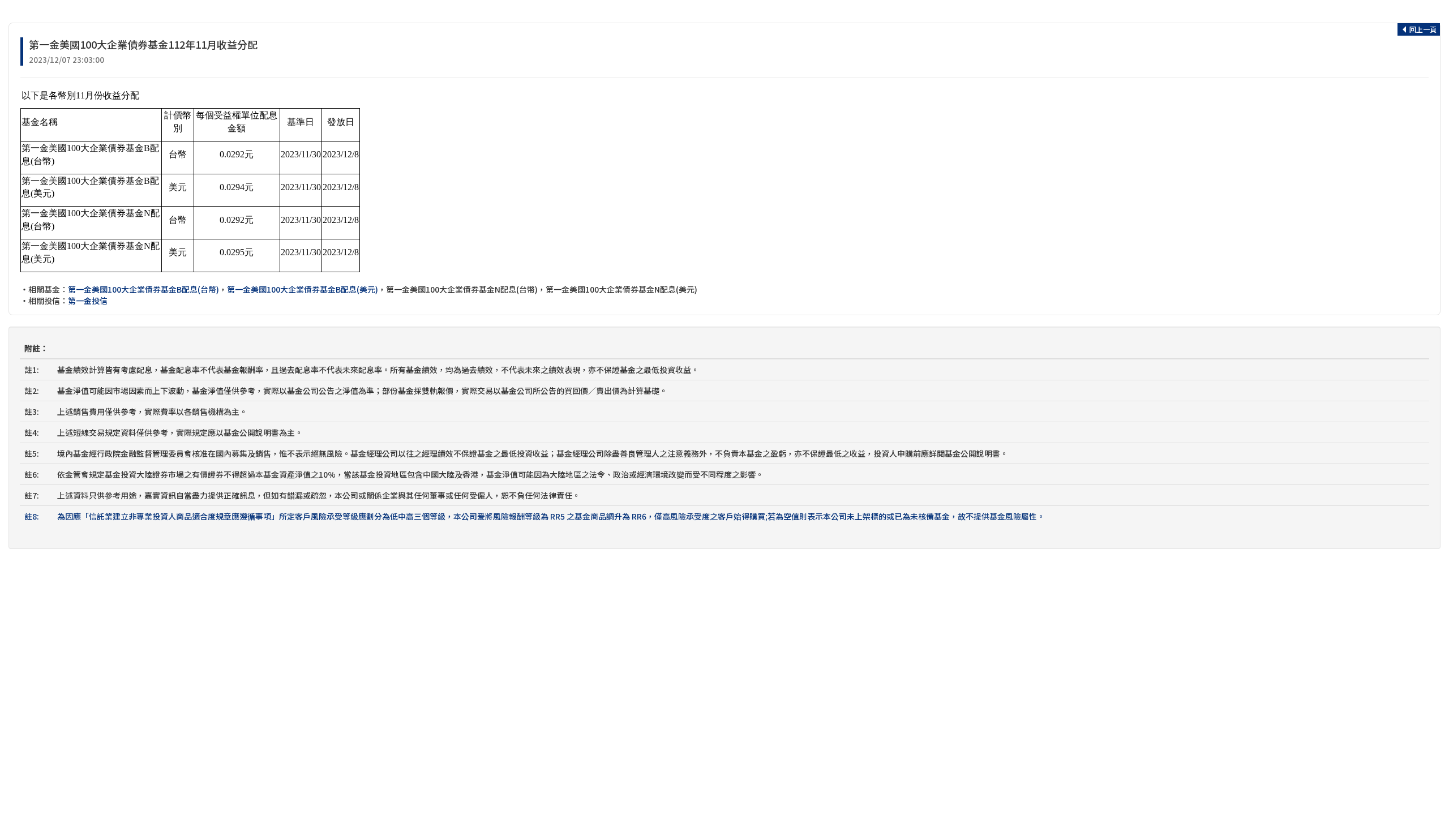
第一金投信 (88, 300)
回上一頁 (1422, 29)
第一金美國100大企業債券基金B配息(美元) (302, 289)
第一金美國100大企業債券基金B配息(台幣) (143, 289)
